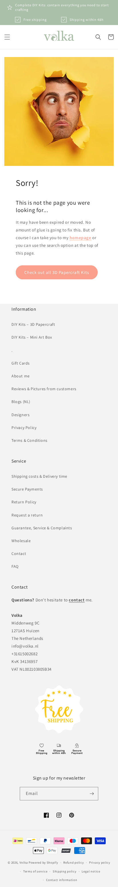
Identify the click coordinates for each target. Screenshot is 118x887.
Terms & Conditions (29, 440)
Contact (18, 553)
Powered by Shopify (43, 862)
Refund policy (73, 862)
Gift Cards (20, 363)
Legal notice (91, 871)
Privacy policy (99, 862)
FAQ (15, 566)
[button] (7, 37)
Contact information (61, 880)
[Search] (98, 37)
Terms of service (35, 871)
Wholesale (21, 540)
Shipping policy (64, 871)
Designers (20, 414)
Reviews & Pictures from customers (43, 388)
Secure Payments (27, 489)
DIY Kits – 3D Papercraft (33, 324)
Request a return (27, 515)
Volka (23, 862)
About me (20, 376)
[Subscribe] (91, 793)
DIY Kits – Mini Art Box (31, 337)
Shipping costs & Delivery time (39, 476)
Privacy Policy (23, 427)
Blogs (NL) (20, 401)
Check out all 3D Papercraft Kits (56, 272)
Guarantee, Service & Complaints (41, 527)
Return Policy (23, 501)
